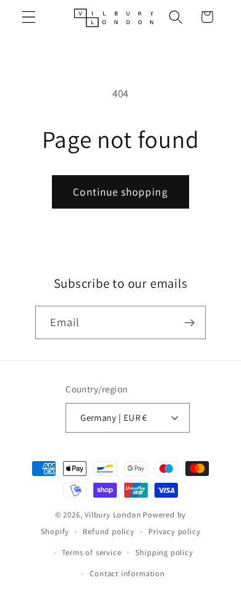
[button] (28, 17)
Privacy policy (174, 531)
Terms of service (92, 552)
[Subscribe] (190, 322)
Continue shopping (120, 191)
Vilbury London (113, 514)
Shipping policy (164, 552)
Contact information (127, 573)
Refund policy (108, 531)
